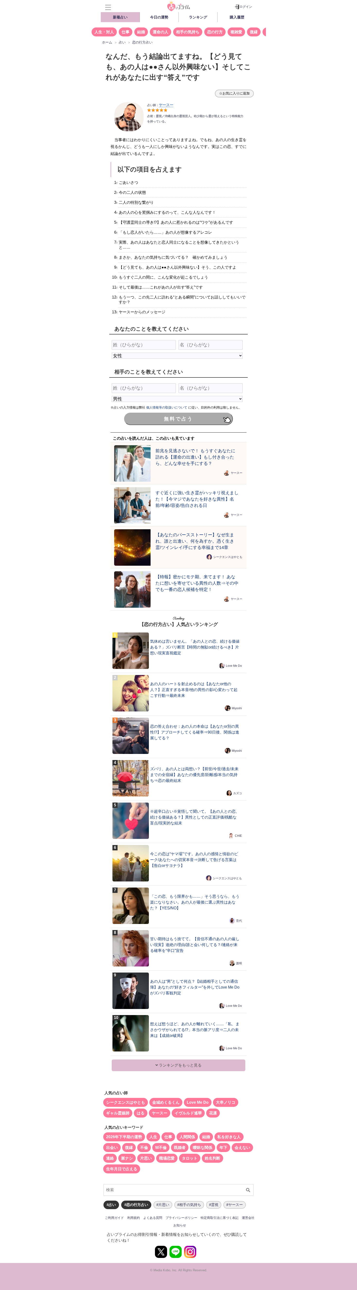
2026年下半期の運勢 (124, 1137)
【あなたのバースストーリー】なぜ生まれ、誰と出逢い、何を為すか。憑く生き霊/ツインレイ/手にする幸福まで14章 (194, 541)
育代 (239, 921)
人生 (153, 1137)
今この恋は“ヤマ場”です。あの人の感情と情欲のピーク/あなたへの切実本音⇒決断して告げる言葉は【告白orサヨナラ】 (194, 860)
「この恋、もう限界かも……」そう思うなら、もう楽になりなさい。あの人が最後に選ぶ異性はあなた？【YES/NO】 (194, 902)
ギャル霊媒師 (117, 1113)
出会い (112, 1147)
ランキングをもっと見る (180, 1065)
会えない (242, 1147)
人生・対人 (104, 32)
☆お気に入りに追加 (234, 93)
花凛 (213, 1113)
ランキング (198, 17)
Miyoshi (237, 708)
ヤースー (166, 105)
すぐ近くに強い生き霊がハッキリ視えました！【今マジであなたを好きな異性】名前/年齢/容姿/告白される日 (196, 499)
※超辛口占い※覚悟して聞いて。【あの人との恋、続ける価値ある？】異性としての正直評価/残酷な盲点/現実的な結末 (194, 817)
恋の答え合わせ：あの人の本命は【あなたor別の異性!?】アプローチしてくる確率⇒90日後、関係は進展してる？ (194, 732)
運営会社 (248, 1218)
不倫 (144, 1147)
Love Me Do (234, 665)
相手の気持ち (187, 32)
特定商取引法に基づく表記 (219, 1218)
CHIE (238, 835)
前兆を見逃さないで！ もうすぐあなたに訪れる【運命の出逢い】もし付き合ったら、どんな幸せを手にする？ (195, 457)
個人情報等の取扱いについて (166, 407)
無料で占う (178, 419)
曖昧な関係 (202, 1147)
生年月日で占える (121, 1169)
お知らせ (179, 1225)
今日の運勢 (159, 17)
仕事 (125, 32)
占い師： (153, 105)
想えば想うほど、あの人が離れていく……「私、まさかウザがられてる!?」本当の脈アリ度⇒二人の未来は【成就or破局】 (194, 1030)
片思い (146, 1158)
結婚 (141, 32)
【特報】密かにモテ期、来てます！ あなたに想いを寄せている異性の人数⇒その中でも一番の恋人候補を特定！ (196, 583)
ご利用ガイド (114, 1218)
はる (140, 1113)
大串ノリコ (225, 1102)
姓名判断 (212, 1158)
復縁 (254, 32)
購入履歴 (237, 17)
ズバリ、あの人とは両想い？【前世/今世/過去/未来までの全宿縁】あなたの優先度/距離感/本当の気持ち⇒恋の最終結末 (194, 775)
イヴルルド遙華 (188, 1113)
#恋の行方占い (136, 1205)
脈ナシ (127, 1158)
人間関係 (187, 1137)
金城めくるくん (165, 1102)
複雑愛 (236, 32)
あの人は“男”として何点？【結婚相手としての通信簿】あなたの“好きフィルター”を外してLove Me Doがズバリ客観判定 (194, 987)
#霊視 (213, 1205)
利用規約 (133, 1218)
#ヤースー (234, 1205)
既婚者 (180, 1147)
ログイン (245, 7)
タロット (189, 1158)
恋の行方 (215, 32)
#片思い (162, 1205)
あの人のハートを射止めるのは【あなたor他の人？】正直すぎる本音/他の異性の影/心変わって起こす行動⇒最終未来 (194, 690)
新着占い (120, 17)
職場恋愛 (167, 1158)
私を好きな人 (229, 1137)
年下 (223, 1147)
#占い (111, 1205)
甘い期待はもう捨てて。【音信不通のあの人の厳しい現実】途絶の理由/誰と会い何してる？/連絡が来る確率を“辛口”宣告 (194, 945)
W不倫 (161, 1147)
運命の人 (160, 32)
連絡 (110, 1158)
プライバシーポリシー (181, 1218)
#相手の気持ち (189, 1205)
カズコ (237, 793)
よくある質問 (152, 1218)
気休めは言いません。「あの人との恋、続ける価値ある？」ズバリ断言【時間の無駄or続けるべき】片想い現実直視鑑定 (194, 647)
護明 (239, 963)
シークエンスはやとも (227, 557)
